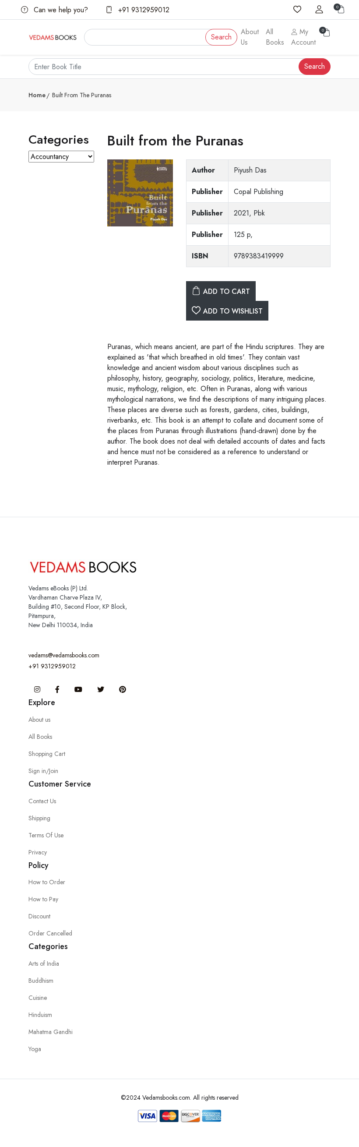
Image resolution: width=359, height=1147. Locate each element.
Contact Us (42, 801)
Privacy (37, 852)
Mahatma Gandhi (50, 1031)
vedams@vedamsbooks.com (63, 655)
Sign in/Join (43, 770)
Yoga (34, 1049)
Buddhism (40, 980)
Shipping (39, 818)
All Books (275, 37)
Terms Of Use (45, 835)
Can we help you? (60, 10)
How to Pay (43, 899)
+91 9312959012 (142, 10)
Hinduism (40, 1014)
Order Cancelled (50, 933)
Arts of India (43, 963)
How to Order (46, 882)
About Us (250, 37)
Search (221, 37)
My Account (303, 37)
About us (39, 719)
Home (37, 95)
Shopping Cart (46, 753)
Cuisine (37, 997)
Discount (39, 916)
